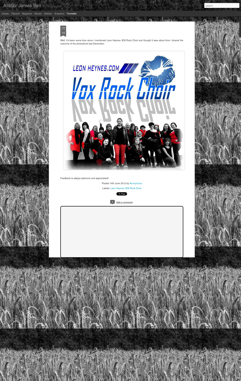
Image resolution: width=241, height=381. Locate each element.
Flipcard (15, 13)
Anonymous (136, 183)
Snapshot (59, 13)
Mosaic (38, 13)
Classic (5, 13)
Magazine (27, 13)
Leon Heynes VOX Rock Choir (125, 188)
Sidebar (48, 13)
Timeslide (72, 13)
